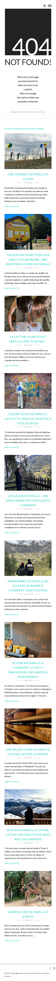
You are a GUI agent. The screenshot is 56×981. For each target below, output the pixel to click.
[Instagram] (54, 968)
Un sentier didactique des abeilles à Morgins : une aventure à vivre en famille (28, 259)
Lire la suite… (12, 206)
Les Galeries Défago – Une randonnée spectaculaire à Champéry (28, 500)
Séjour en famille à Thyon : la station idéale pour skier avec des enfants (28, 834)
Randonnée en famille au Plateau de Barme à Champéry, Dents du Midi (28, 586)
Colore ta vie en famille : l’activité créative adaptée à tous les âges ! (28, 418)
